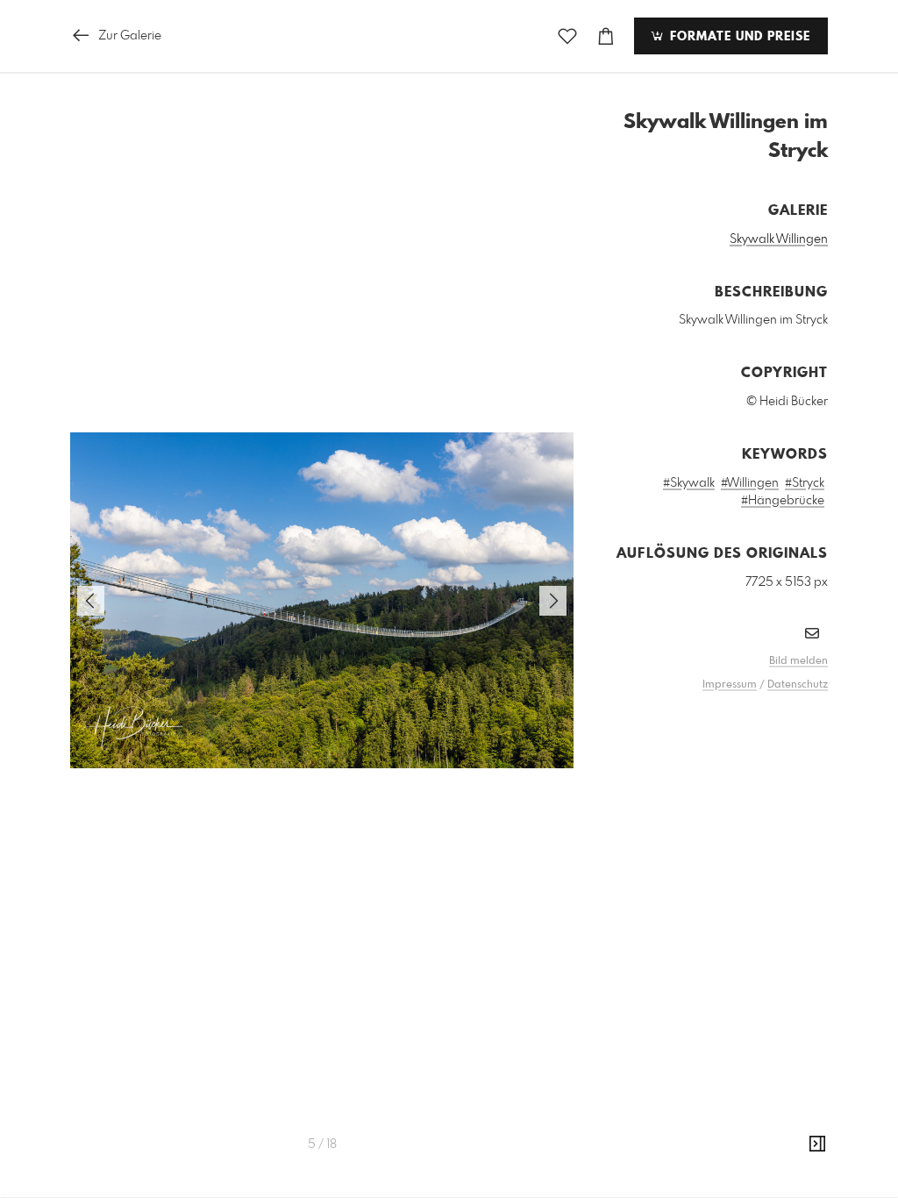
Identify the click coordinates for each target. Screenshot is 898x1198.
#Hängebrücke (782, 501)
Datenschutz (797, 685)
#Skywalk (689, 483)
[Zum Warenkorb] (605, 36)
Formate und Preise (738, 37)
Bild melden (798, 661)
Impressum (729, 685)
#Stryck (804, 483)
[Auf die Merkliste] (567, 36)
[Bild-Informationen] (817, 1144)
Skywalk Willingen (779, 239)
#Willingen (750, 483)
